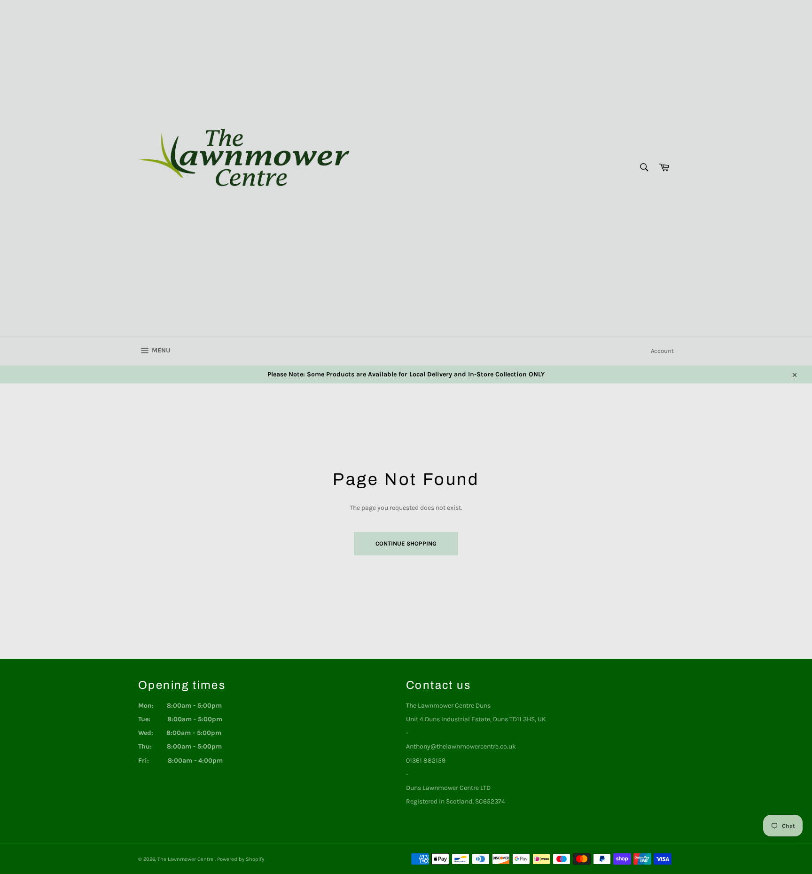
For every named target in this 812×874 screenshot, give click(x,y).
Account (662, 350)
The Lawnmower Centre (186, 859)
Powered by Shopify (240, 859)
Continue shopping (406, 543)
